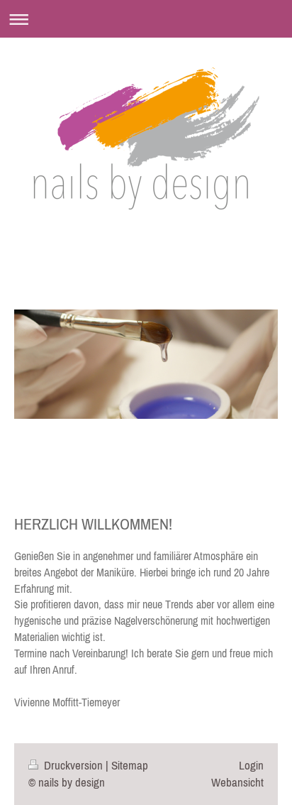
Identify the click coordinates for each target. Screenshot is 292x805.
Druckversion (73, 765)
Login (251, 765)
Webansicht (237, 782)
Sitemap (129, 765)
